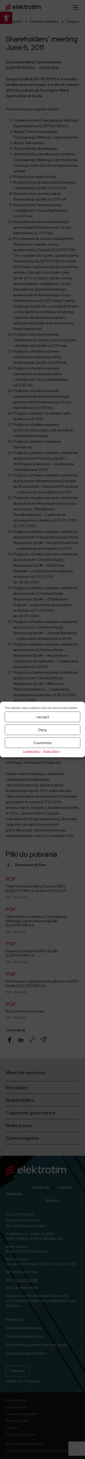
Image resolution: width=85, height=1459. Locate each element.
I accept (42, 716)
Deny (42, 729)
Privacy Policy (51, 751)
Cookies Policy (32, 751)
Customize (43, 742)
